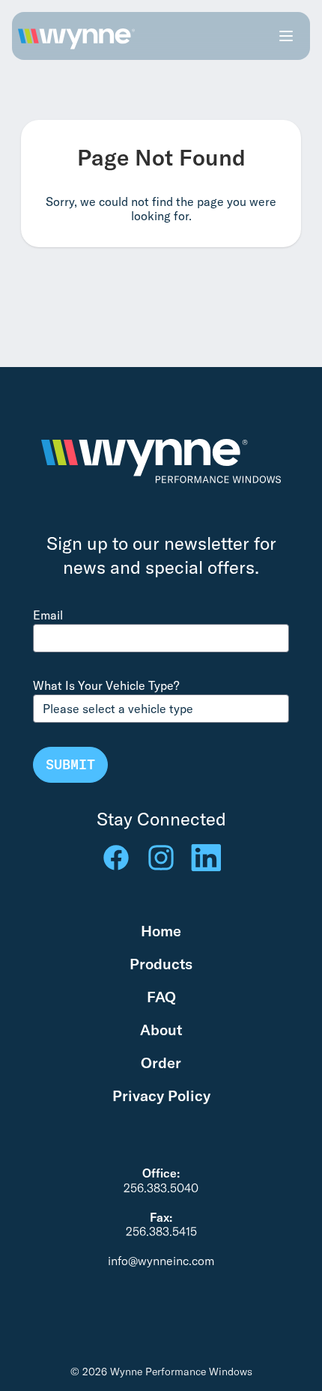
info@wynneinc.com (161, 1260)
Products (161, 963)
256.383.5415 (161, 1231)
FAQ (161, 996)
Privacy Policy (161, 1095)
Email (48, 614)
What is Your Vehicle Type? (106, 685)
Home (161, 930)
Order (161, 1062)
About (161, 1029)
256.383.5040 (161, 1188)
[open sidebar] (286, 36)
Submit (70, 764)
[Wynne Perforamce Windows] (76, 35)
